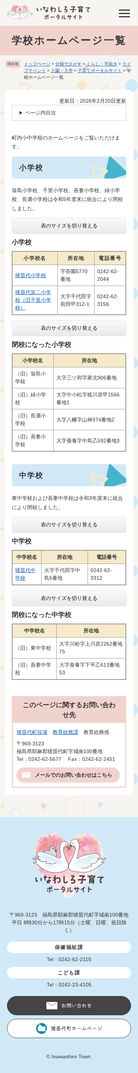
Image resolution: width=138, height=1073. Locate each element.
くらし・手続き (101, 64)
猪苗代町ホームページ (76, 1028)
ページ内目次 (40, 113)
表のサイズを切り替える (69, 226)
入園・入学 (62, 70)
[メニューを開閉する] (124, 13)
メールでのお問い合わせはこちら (73, 775)
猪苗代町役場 (32, 732)
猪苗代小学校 (30, 275)
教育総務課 (65, 732)
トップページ (37, 64)
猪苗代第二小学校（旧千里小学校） (33, 300)
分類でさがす (68, 64)
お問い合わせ (76, 1005)
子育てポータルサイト (100, 70)
